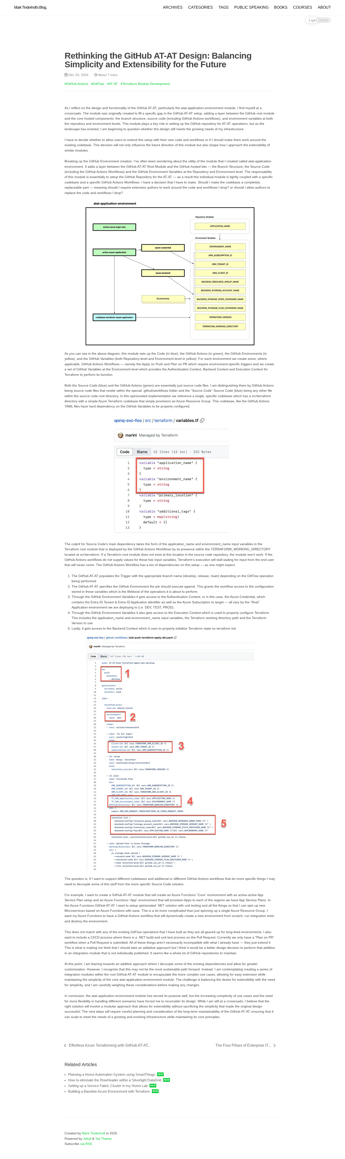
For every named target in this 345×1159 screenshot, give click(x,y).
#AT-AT (112, 84)
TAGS (223, 7)
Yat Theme (103, 1138)
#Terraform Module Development (145, 84)
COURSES (302, 7)
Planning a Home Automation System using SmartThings (111, 1074)
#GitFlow (97, 84)
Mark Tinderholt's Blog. (30, 7)
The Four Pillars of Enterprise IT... (243, 1045)
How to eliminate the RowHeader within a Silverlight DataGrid (114, 1080)
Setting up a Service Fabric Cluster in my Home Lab (108, 1086)
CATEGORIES (200, 7)
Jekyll (87, 1138)
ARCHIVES (173, 7)
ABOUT (324, 7)
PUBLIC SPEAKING (251, 7)
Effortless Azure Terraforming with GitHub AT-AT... (109, 1045)
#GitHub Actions (76, 84)
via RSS (86, 1144)
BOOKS (281, 7)
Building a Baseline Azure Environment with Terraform (109, 1091)
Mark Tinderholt (93, 1133)
